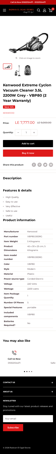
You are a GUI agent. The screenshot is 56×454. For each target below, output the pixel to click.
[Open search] (38, 10)
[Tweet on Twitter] (45, 165)
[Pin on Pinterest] (39, 165)
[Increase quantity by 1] (34, 132)
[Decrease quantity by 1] (18, 132)
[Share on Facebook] (34, 165)
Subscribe (13, 427)
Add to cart (28, 143)
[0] (50, 10)
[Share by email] (51, 165)
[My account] (44, 10)
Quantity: (8, 132)
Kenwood (8, 113)
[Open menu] (4, 10)
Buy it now (28, 153)
